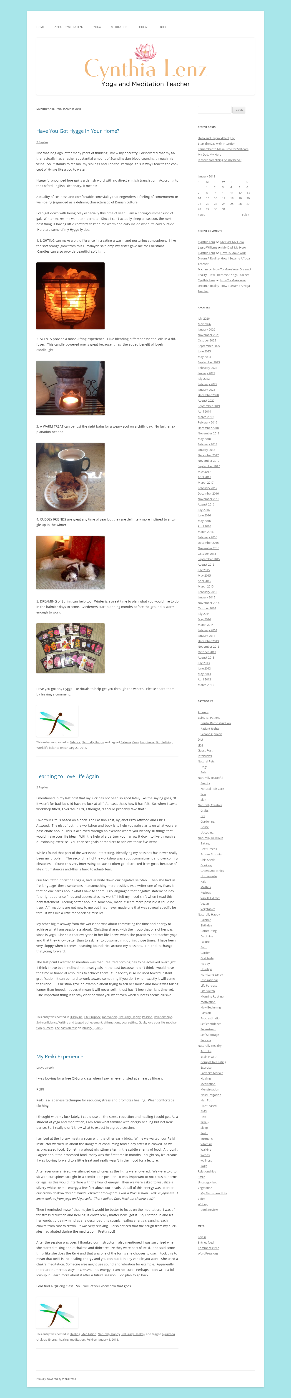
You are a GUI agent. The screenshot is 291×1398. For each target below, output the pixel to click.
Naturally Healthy (133, 1334)
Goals (142, 1022)
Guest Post (205, 750)
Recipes (206, 892)
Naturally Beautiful (210, 778)
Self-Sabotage (210, 1035)
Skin (203, 800)
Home (40, 27)
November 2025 (208, 335)
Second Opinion (211, 734)
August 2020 (206, 400)
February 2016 (207, 537)
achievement (93, 1022)
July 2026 (204, 318)
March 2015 (205, 586)
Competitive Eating (213, 1062)
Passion (147, 1017)
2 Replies (42, 142)
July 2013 (204, 663)
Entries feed (206, 1242)
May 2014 (204, 619)
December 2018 (208, 428)
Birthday (206, 925)
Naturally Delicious (210, 838)
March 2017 (205, 482)
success (48, 1028)
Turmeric (207, 1138)
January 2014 (206, 636)
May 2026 (204, 324)
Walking (206, 1149)
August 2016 (206, 504)
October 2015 (207, 554)
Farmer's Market (212, 1073)
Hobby (205, 964)
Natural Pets (206, 761)
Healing (75, 1334)
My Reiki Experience (59, 1056)
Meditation (119, 27)
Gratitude (207, 958)
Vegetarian (205, 1188)
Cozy (135, 742)
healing (64, 1339)
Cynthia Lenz (206, 242)
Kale (203, 882)
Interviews (205, 756)
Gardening (208, 821)
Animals (203, 712)
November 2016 (208, 499)
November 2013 (208, 646)
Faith (204, 947)
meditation (77, 1339)
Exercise (206, 1067)
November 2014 (208, 603)
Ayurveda (168, 1334)
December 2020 (208, 395)
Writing (63, 1022)
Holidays (206, 969)
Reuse (205, 827)
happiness (147, 742)
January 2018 (206, 450)
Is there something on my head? (219, 160)
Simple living (164, 742)
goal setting (129, 1022)
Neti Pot (206, 1100)
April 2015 (204, 581)
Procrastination (211, 1018)
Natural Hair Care (212, 789)
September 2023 (209, 362)
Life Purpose (92, 1017)
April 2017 (204, 477)
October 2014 (207, 608)
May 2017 (204, 471)
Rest (203, 1117)
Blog (163, 27)
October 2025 (207, 340)
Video (202, 1199)
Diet (200, 739)
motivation (109, 1017)
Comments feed (208, 1248)
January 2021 (206, 389)
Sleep (204, 1128)
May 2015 (204, 575)
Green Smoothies (212, 871)
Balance (75, 742)
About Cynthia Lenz (69, 27)
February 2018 (207, 444)
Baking (205, 843)
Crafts (204, 810)
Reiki (89, 1339)
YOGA (97, 27)
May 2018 (204, 439)
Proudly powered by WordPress (56, 1379)
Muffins (206, 887)
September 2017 (209, 466)
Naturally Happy (93, 742)
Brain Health (209, 1056)
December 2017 (208, 455)
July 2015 (204, 570)
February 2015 (207, 592)
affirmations (112, 1022)
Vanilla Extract (210, 898)
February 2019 (207, 422)
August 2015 (206, 564)
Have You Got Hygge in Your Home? (77, 130)
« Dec (201, 215)
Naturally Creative (210, 805)
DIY (203, 816)
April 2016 (204, 526)
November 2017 (208, 461)
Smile (201, 1177)
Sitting (205, 1122)
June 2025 (204, 351)
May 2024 (204, 357)
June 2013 (204, 668)
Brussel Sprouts (211, 854)
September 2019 (209, 406)
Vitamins (206, 1144)
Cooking (206, 865)
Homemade (209, 876)
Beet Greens (209, 849)
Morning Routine (212, 996)
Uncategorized (207, 1182)
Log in (202, 1237)
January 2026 (206, 329)
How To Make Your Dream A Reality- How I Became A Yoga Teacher (224, 258)
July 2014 (204, 614)
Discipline (76, 1017)
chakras (41, 1339)
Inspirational (209, 980)
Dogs (204, 767)
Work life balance (47, 748)
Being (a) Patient (209, 718)
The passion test (66, 1028)
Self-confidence (46, 1022)
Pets (203, 772)
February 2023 (207, 368)
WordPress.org (208, 1253)
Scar (203, 794)
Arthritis (206, 1051)
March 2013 (205, 685)
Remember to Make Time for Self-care (223, 149)
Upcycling (207, 832)
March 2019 (205, 417)
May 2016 (204, 521)
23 (215, 204)
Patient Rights (210, 728)
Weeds (205, 1155)
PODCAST (144, 27)
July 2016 (204, 510)
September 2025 (209, 346)
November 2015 (208, 548)
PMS (204, 1111)
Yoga (204, 1166)
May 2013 (204, 674)
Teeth (204, 1133)
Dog (200, 745)
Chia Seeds (208, 860)
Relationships (163, 1017)
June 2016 (204, 515)
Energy (53, 1339)
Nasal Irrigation (211, 1095)
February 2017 (207, 488)
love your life (156, 1022)
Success (206, 1040)
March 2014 (205, 625)
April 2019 (204, 411)
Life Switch (208, 991)
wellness (206, 1160)
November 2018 (208, 433)
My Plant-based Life (214, 1193)
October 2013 (207, 652)
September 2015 (209, 559)
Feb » (245, 215)
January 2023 (206, 373)
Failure (205, 942)
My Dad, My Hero (209, 154)
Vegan (205, 903)
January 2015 (206, 597)
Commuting (209, 931)
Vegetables (208, 909)
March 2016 (205, 532)
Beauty (205, 783)
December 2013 (208, 641)
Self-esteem (208, 1029)
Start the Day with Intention (217, 143)
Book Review (209, 1210)
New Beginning (211, 1007)
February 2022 (207, 384)
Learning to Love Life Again (67, 776)
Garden (206, 953)
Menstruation (210, 1089)
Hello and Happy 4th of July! (216, 138)
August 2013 (206, 657)
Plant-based (209, 1106)
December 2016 (208, 493)
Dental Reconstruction (216, 723)
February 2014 (207, 630)
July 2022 (204, 379)
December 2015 (208, 543)
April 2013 (204, 679)
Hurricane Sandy (212, 974)
